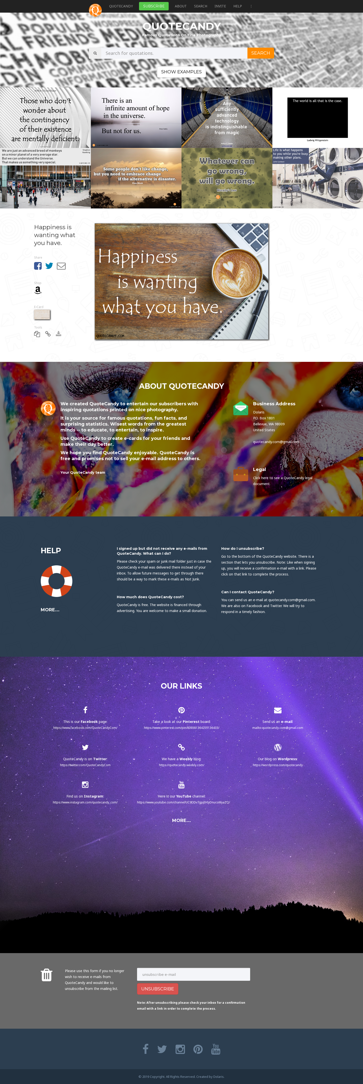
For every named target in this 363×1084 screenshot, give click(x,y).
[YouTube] (216, 1049)
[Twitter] (162, 1049)
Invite (220, 6)
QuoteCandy (121, 6)
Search (200, 6)
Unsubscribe (157, 989)
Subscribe (154, 6)
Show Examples (181, 72)
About (181, 6)
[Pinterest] (198, 1049)
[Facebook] (145, 1049)
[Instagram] (180, 1049)
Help (237, 6)
